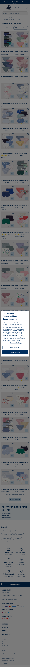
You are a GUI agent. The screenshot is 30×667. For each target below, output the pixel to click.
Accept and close (15, 352)
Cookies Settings (16, 343)
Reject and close (14, 347)
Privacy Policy (15, 340)
